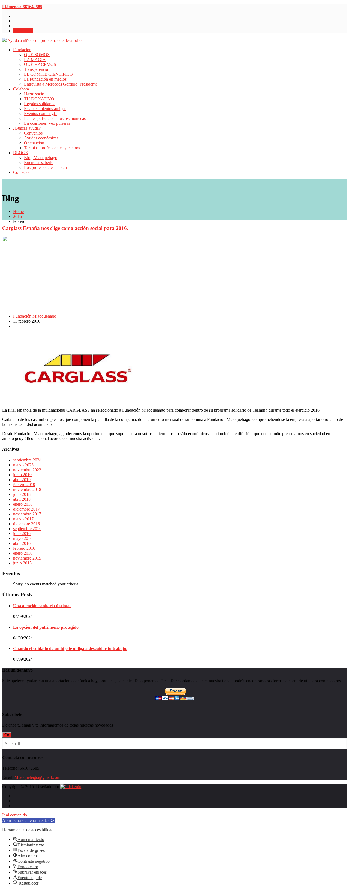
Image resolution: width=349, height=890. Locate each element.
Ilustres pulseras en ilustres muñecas (55, 118)
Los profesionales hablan (45, 167)
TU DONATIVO (39, 98)
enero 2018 (22, 504)
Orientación (34, 143)
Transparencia (36, 69)
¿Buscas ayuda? (27, 128)
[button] (28, 820)
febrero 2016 (24, 548)
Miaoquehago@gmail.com (37, 777)
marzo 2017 (23, 519)
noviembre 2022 (27, 469)
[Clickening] (71, 786)
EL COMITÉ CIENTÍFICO (48, 74)
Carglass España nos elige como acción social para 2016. (65, 228)
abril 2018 (22, 499)
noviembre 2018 (27, 489)
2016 (17, 216)
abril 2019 (22, 479)
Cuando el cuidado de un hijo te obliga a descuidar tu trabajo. (70, 648)
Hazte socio (23, 30)
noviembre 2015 (27, 558)
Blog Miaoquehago (40, 157)
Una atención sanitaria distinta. (42, 605)
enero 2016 (22, 553)
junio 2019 (22, 474)
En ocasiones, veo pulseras (47, 123)
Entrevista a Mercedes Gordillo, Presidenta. (61, 84)
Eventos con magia (40, 113)
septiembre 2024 (27, 460)
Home (18, 211)
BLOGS (20, 152)
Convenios (33, 133)
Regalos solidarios (39, 103)
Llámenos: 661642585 (22, 6)
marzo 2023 (23, 465)
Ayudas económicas (41, 138)
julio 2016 (22, 533)
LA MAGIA (35, 59)
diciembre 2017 (26, 509)
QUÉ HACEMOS (40, 64)
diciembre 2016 (26, 523)
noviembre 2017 (27, 514)
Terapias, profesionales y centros (52, 147)
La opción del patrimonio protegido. (46, 627)
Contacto (21, 172)
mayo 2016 (22, 538)
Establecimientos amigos (45, 108)
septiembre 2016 (27, 528)
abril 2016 (22, 543)
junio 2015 (22, 563)
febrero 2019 (24, 484)
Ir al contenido (14, 815)
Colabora (21, 89)
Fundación (22, 49)
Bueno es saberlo (38, 162)
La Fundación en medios (45, 79)
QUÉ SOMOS (37, 54)
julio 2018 (22, 494)
